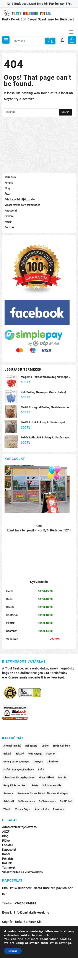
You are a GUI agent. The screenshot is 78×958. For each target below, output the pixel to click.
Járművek (52, 761)
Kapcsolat (11, 210)
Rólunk (9, 182)
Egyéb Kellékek (61, 745)
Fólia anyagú (35, 753)
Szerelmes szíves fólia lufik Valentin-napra (42, 793)
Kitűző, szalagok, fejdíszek (18, 769)
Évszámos (58, 809)
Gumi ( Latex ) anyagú (16, 761)
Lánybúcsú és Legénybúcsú (18, 777)
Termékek (10, 177)
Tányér (7, 809)
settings (65, 943)
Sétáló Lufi (66, 801)
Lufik (41, 769)
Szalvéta (8, 793)
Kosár (8, 221)
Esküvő (7, 753)
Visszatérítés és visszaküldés (22, 205)
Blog (7, 188)
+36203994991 (26, 903)
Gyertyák (38, 761)
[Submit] (50, 41)
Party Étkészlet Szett (15, 785)
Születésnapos (26, 801)
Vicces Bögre (22, 809)
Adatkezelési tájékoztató (20, 199)
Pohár (35, 785)
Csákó (45, 745)
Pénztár (9, 227)
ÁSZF (8, 193)
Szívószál (8, 801)
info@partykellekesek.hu (31, 912)
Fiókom (9, 216)
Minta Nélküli (46, 777)
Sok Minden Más (51, 785)
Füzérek (50, 753)
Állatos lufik (41, 809)
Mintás (62, 777)
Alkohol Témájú (12, 745)
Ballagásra (31, 745)
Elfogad (12, 951)
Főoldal (7, 845)
